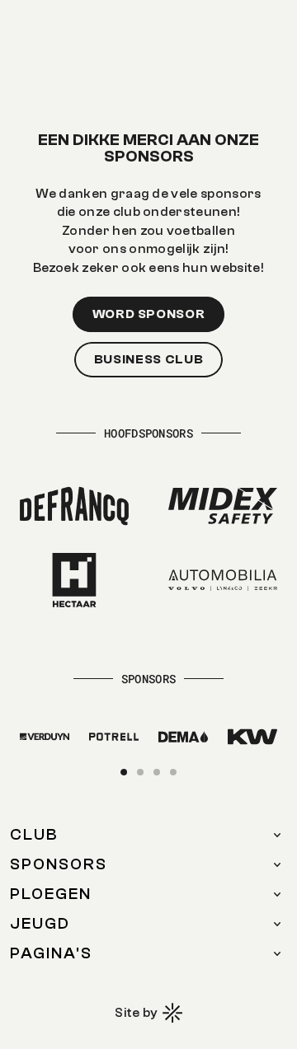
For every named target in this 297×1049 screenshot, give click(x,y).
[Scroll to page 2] (140, 772)
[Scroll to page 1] (126, 772)
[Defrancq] (74, 506)
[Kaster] (44, 736)
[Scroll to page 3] (156, 772)
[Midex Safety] (222, 506)
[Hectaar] (74, 580)
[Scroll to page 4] (171, 772)
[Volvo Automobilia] (222, 580)
